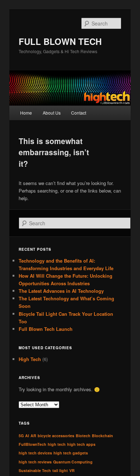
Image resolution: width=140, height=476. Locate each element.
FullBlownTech (32, 444)
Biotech (83, 435)
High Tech (30, 359)
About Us (52, 113)
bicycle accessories (56, 435)
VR (72, 470)
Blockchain (102, 435)
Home (26, 113)
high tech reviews (35, 462)
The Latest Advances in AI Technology (61, 290)
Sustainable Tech (35, 470)
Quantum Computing (73, 462)
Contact (78, 113)
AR (33, 435)
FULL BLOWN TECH (60, 41)
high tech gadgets (70, 453)
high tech (57, 444)
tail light (60, 470)
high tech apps (81, 444)
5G (21, 435)
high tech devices (35, 453)
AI (27, 435)
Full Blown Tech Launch (46, 328)
